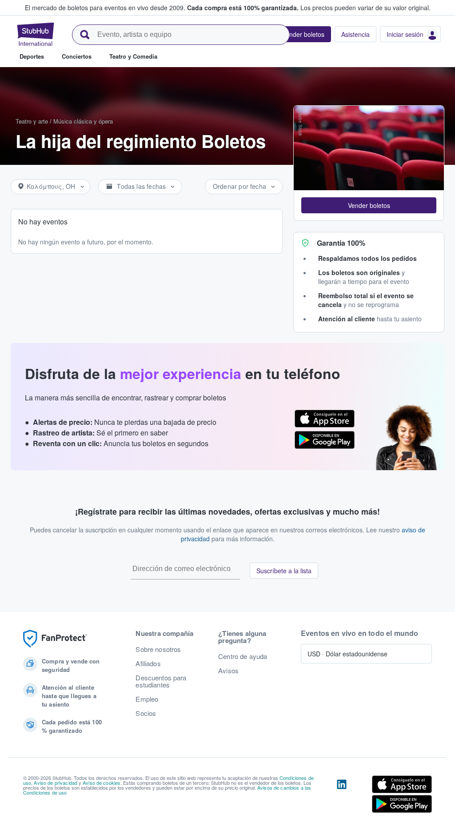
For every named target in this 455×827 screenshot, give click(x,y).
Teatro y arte (32, 121)
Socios (146, 713)
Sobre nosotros (158, 649)
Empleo (147, 699)
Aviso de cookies (101, 782)
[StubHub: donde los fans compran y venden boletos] (35, 34)
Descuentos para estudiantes (161, 681)
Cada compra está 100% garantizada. (243, 7)
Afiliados (148, 663)
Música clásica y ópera (83, 121)
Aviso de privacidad (55, 782)
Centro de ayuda (242, 656)
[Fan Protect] (55, 639)
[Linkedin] (341, 796)
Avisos (228, 670)
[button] (368, 205)
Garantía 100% (341, 243)
